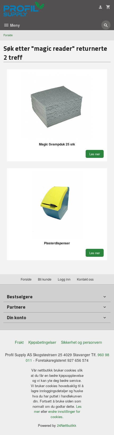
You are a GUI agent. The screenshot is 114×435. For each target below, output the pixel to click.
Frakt (19, 342)
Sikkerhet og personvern (81, 342)
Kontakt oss (85, 279)
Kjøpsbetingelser (42, 342)
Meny (14, 25)
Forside (8, 35)
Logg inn (64, 279)
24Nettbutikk (66, 425)
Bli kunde (44, 279)
